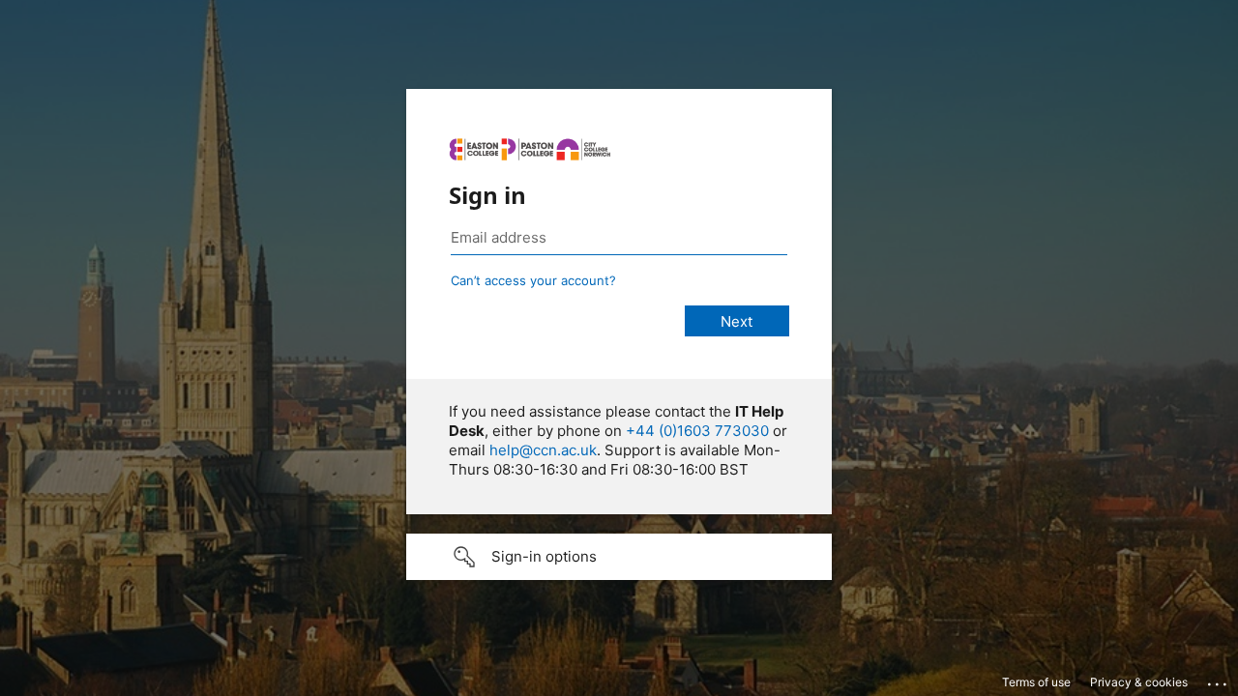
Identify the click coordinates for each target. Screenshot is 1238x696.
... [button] (1218, 679)
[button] (619, 557)
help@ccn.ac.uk (543, 450)
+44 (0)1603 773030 (697, 430)
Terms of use (1036, 682)
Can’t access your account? (533, 280)
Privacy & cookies (1139, 682)
